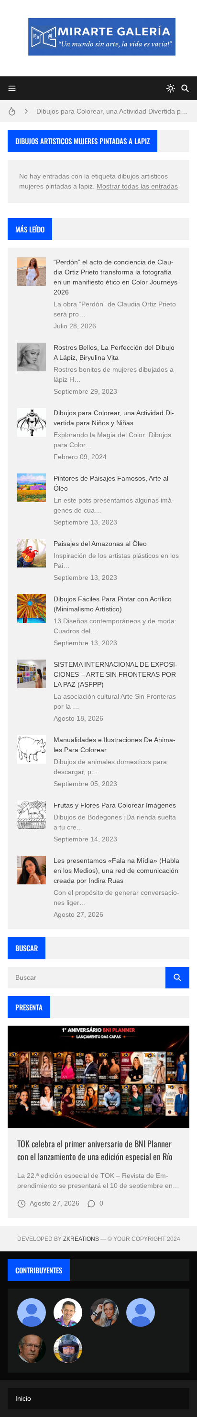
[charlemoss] (31, 1348)
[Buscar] (185, 88)
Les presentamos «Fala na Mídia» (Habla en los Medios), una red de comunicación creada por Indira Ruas (116, 870)
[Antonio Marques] (31, 1312)
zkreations (81, 1239)
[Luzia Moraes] (104, 1312)
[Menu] (12, 88)
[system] (170, 88)
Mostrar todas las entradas (137, 186)
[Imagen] (98, 1077)
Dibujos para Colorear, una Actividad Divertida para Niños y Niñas (112, 111)
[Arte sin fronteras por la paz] (68, 1312)
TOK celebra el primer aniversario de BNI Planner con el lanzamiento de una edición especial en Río (95, 1150)
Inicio (23, 1398)
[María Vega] (140, 1312)
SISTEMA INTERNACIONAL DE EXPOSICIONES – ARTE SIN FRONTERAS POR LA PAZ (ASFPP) (115, 674)
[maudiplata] (68, 1348)
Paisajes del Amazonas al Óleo (100, 543)
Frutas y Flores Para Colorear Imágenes (115, 805)
